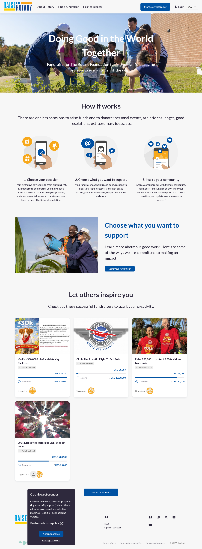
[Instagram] (158, 517)
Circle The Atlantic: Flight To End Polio (98, 359)
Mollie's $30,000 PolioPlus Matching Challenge (38, 361)
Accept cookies (51, 533)
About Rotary (45, 6)
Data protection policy (131, 543)
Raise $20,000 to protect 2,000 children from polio (158, 361)
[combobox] (192, 6)
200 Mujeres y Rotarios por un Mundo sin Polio (41, 444)
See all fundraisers (101, 492)
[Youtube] (150, 525)
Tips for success (112, 527)
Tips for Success (93, 6)
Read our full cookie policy (44, 523)
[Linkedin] (174, 517)
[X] (166, 517)
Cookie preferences (155, 543)
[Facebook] (150, 517)
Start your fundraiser (155, 6)
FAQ (106, 523)
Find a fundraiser (68, 6)
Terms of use (109, 543)
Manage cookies (51, 540)
